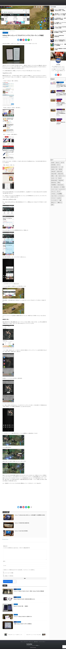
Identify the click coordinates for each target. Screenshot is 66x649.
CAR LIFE (52, 169)
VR (51, 186)
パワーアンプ (53, 198)
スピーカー (58, 191)
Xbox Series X (56, 186)
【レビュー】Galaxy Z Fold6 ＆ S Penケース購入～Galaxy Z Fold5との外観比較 (29, 591)
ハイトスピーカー (61, 195)
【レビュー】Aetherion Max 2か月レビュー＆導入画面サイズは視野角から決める (29, 515)
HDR (56, 175)
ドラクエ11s (53, 193)
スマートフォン (6, 539)
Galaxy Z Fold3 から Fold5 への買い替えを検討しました (24, 599)
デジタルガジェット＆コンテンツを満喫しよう (33, 645)
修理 (60, 200)
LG (56, 178)
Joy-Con (52, 178)
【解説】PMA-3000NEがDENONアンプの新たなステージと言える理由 (60, 103)
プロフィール (31, 641)
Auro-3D (62, 162)
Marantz (59, 178)
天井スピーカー (53, 202)
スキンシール (53, 191)
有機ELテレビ (60, 202)
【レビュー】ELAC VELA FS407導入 (21, 530)
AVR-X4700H (53, 164)
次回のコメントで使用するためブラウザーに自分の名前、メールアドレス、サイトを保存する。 (19, 569)
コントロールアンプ (62, 189)
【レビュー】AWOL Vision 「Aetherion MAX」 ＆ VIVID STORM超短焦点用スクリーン (59, 10)
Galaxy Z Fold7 (60, 173)
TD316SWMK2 (53, 184)
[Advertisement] (25, 497)
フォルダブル (59, 198)
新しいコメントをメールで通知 (8, 572)
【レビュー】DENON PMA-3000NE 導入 (21, 523)
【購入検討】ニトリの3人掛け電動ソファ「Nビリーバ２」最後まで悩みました (60, 14)
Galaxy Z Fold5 (53, 173)
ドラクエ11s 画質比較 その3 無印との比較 (60, 49)
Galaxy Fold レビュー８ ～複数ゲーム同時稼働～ (60, 45)
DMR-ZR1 (60, 169)
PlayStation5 (61, 180)
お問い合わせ (36, 641)
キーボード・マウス (54, 189)
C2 (59, 166)
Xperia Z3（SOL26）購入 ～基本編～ (21, 606)
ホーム (22, 641)
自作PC (52, 204)
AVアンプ (58, 164)
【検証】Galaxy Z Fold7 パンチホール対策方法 (22, 623)
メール (4, 565)
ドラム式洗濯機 (59, 193)
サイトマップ (26, 641)
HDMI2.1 (52, 175)
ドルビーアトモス (54, 195)
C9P (62, 166)
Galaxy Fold (53, 171)
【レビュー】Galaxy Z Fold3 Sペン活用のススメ (23, 616)
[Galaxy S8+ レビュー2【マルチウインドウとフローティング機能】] (26, 40)
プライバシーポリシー (42, 641)
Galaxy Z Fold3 (59, 171)
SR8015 (58, 182)
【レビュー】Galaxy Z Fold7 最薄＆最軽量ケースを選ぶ (60, 32)
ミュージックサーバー (54, 200)
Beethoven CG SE (54, 166)
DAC (56, 169)
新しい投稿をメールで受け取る (8, 575)
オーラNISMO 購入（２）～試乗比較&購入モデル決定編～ (60, 19)
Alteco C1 (57, 162)
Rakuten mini (53, 182)
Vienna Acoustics (60, 184)
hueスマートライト (62, 175)
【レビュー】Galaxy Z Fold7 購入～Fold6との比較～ (60, 27)
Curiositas (29, 644)
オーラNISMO (62, 186)
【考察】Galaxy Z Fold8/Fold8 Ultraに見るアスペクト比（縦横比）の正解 (61, 85)
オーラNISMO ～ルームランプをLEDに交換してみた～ (60, 23)
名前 (4, 561)
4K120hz (52, 162)
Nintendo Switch (54, 180)
